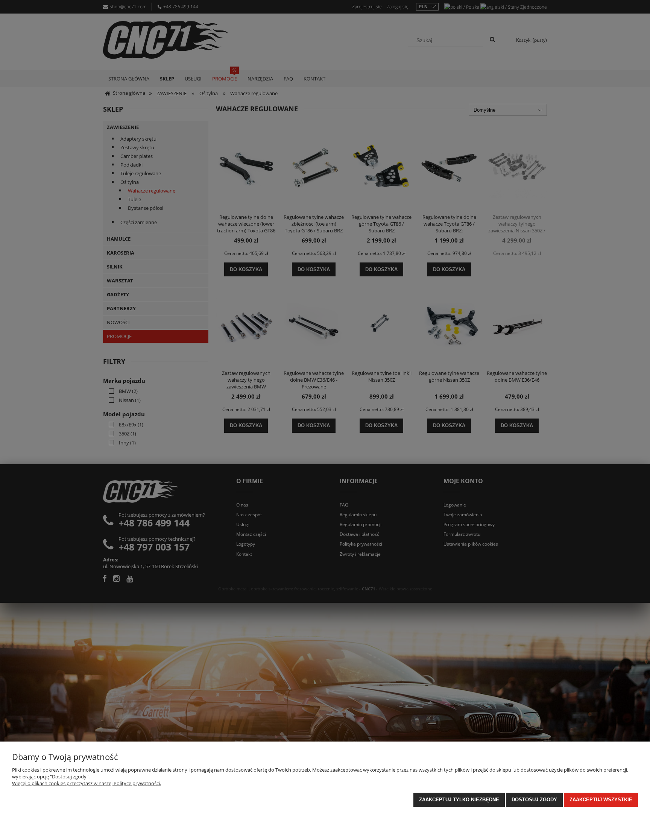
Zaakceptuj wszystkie (601, 799)
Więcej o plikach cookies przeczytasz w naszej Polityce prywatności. (86, 783)
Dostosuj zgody (534, 799)
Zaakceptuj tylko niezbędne (459, 799)
